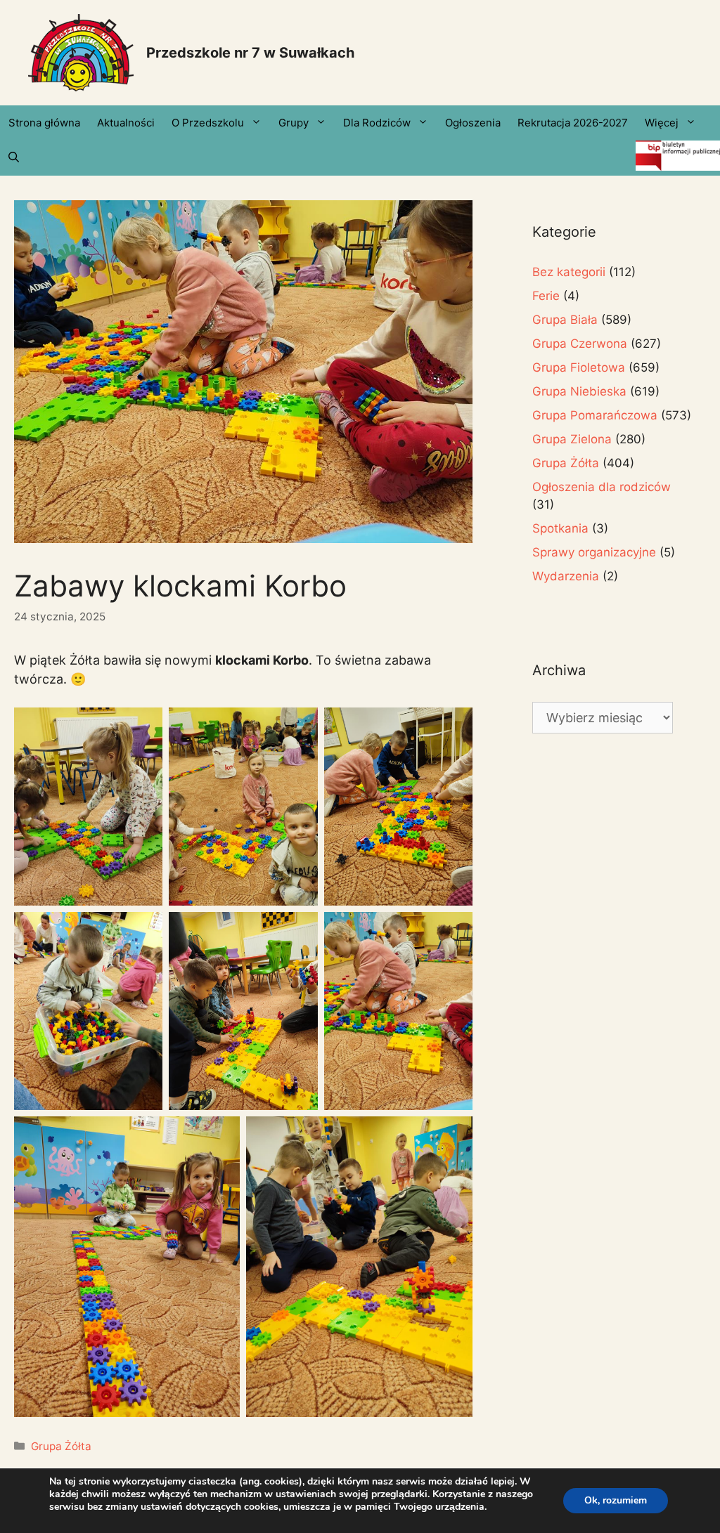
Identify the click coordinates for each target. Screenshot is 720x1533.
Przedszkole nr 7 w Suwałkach (250, 52)
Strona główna (44, 122)
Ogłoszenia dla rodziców (601, 487)
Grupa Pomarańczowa (594, 415)
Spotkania (560, 528)
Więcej (662, 122)
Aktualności (126, 122)
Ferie (546, 296)
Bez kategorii (568, 272)
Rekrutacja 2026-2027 (573, 122)
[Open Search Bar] (13, 158)
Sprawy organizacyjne (594, 552)
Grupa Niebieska (579, 391)
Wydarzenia (565, 576)
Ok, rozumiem (615, 1500)
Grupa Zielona (572, 439)
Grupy (293, 122)
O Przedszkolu (208, 122)
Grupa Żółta (61, 1446)
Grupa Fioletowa (578, 367)
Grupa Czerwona (579, 344)
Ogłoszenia (473, 122)
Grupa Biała (565, 320)
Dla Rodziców (377, 122)
